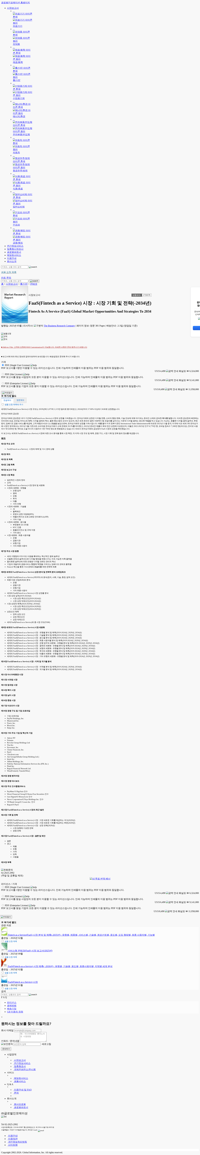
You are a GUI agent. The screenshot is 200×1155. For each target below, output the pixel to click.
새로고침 (46, 1044)
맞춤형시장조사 (15, 249)
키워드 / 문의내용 (10, 1041)
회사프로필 (19, 1104)
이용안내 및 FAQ (22, 1089)
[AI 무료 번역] (100, 878)
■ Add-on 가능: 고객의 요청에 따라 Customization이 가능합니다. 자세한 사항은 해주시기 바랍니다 (44, 347)
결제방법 (11, 1005)
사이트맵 (13, 1145)
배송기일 (11, 1008)
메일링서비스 (14, 255)
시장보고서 (13, 8)
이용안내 (11, 258)
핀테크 (33, 284)
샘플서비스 (19, 1081)
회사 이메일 (7, 1030)
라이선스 (11, 1002)
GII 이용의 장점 (15, 1011)
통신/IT (24, 284)
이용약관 (13, 1139)
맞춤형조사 (19, 1066)
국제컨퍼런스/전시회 (24, 1069)
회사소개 (11, 261)
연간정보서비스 (15, 246)
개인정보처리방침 (17, 1142)
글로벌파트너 (14, 252)
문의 (16, 1093)
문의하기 (6, 1049)
